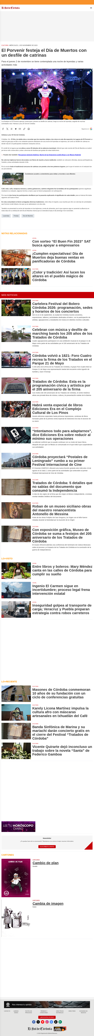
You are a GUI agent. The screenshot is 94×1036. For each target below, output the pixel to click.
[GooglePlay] (60, 1022)
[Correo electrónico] (19, 128)
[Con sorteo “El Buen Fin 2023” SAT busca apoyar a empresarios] (16, 242)
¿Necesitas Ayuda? (47, 1017)
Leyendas (6, 216)
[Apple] (55, 1022)
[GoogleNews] (51, 1022)
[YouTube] (42, 1022)
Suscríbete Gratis (47, 846)
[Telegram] (15, 128)
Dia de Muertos (28, 216)
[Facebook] (2, 128)
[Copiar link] (24, 128)
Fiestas (16, 216)
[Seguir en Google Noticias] (91, 128)
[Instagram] (47, 1022)
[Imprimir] (28, 128)
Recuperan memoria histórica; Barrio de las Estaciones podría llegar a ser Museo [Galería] (49, 155)
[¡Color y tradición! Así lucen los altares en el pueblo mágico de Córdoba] (16, 276)
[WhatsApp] (11, 128)
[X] (7, 128)
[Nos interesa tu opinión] (47, 1004)
